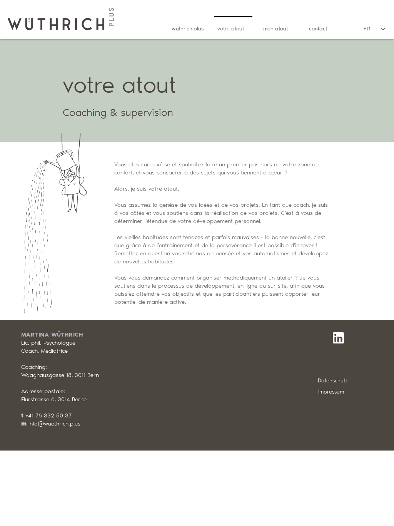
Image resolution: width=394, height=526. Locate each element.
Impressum (331, 392)
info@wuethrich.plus (54, 423)
